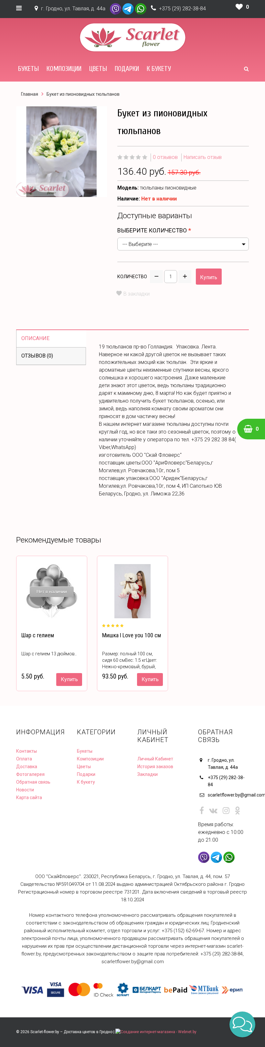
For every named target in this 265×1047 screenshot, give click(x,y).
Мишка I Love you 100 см (131, 635)
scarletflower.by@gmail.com (228, 794)
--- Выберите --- (140, 244)
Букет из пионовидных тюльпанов (83, 94)
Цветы (98, 69)
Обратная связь (33, 782)
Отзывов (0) (37, 356)
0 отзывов (165, 157)
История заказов (155, 766)
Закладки (147, 774)
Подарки (127, 69)
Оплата (24, 759)
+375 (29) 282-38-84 (182, 8)
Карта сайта (29, 797)
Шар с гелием (37, 635)
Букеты (28, 69)
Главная (29, 94)
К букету (159, 69)
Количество (132, 276)
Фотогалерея (30, 774)
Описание (35, 338)
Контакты (26, 751)
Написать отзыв (203, 157)
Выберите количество (152, 230)
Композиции (64, 69)
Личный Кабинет (155, 759)
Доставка (26, 766)
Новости (25, 790)
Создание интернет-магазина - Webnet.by (158, 1032)
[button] (242, 1024)
